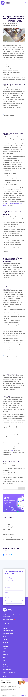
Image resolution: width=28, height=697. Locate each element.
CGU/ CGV (5, 666)
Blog (4, 657)
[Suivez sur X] (11, 624)
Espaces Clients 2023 (8, 534)
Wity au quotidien (7, 542)
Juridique (5, 639)
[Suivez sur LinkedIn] (6, 624)
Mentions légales (7, 669)
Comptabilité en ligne (8, 630)
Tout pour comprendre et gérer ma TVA (13, 539)
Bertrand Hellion (8, 23)
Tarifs (4, 651)
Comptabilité (6, 25)
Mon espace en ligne (8, 537)
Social (4, 636)
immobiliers (15, 279)
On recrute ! (5, 654)
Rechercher (21, 488)
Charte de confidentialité (9, 672)
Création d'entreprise (8, 527)
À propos (5, 648)
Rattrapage (5, 642)
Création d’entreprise (8, 633)
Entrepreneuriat (13, 25)
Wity (12, 450)
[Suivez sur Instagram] (8, 624)
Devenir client (6, 529)
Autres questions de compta (10, 522)
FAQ (4, 660)
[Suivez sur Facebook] (3, 624)
